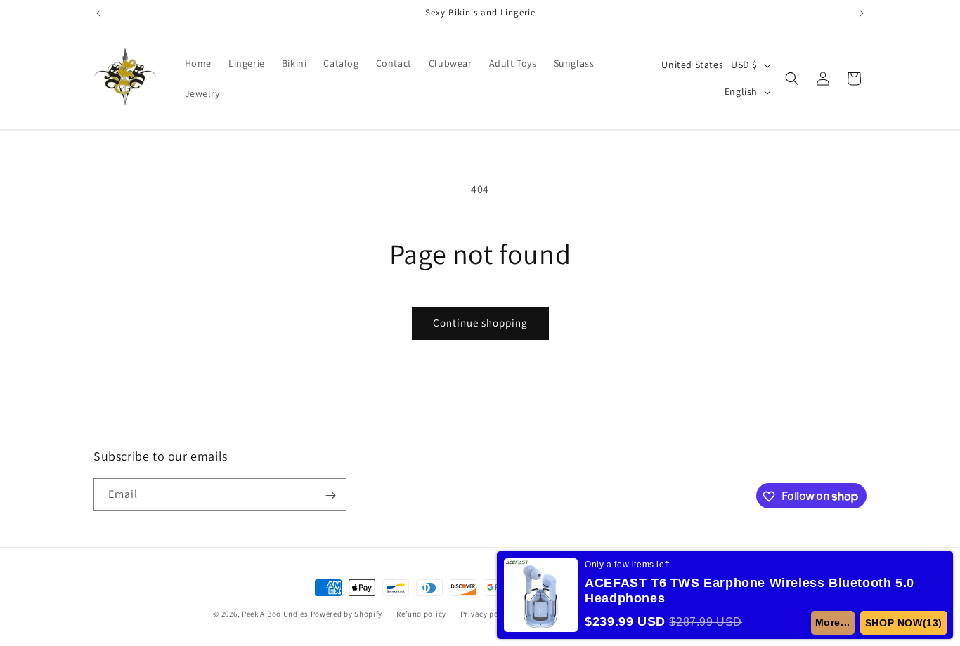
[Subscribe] (330, 495)
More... (832, 622)
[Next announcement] (861, 13)
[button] (792, 78)
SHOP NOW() (903, 622)
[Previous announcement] (98, 13)
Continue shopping (480, 322)
